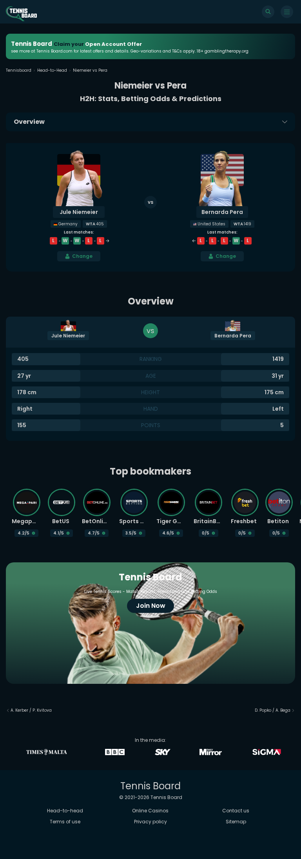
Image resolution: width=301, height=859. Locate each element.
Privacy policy (150, 821)
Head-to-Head (52, 70)
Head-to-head (65, 810)
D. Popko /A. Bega (272, 710)
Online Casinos (150, 810)
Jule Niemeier (79, 212)
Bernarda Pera (222, 212)
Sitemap (236, 821)
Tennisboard (18, 70)
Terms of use (65, 821)
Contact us (235, 810)
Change (82, 256)
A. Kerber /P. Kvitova (31, 710)
